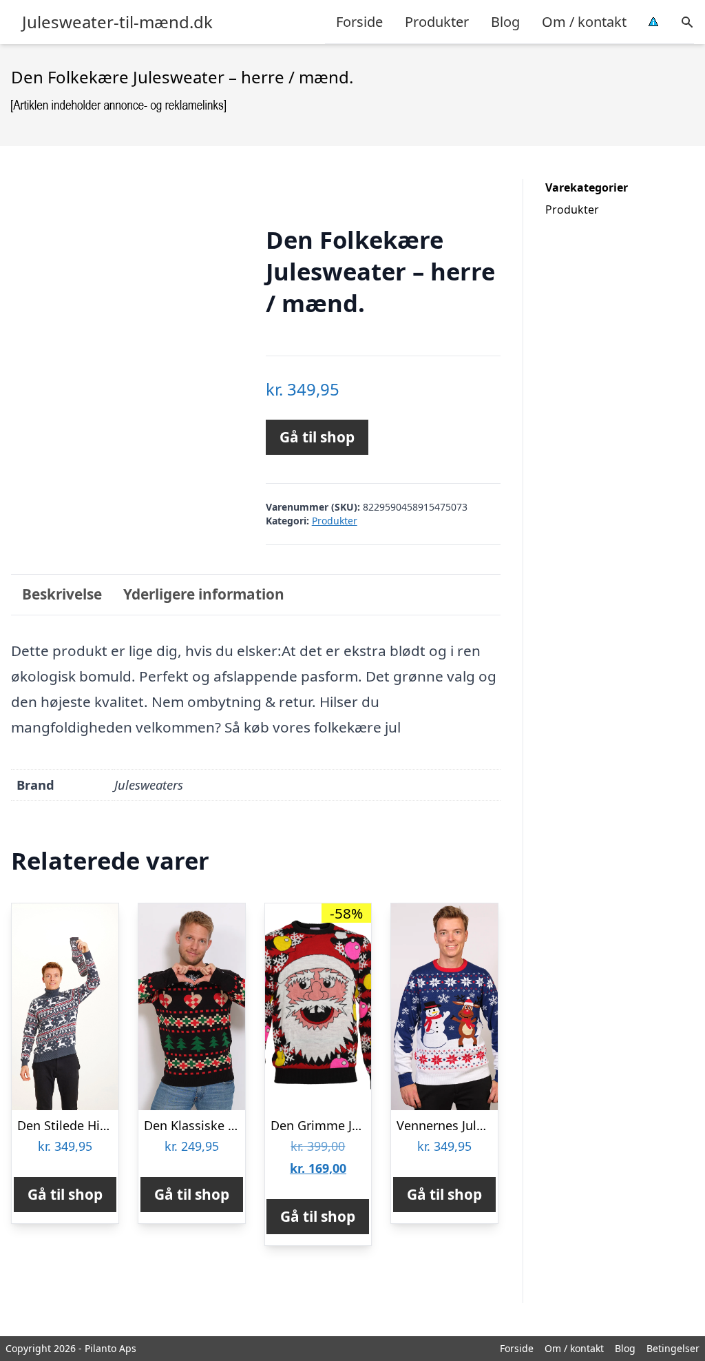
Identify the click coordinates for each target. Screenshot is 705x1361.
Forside (359, 21)
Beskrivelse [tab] (62, 594)
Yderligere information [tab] (203, 594)
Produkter (437, 21)
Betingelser (672, 1348)
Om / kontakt (584, 21)
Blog (505, 21)
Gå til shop (317, 437)
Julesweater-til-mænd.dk (117, 22)
